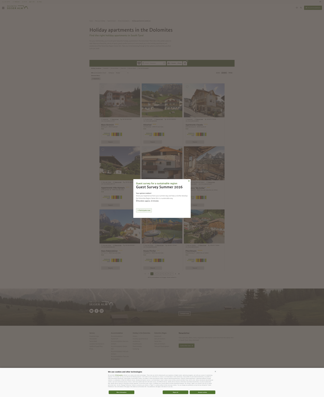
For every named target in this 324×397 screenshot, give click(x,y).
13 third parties (119, 375)
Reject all (175, 392)
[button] (215, 371)
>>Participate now (144, 210)
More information (121, 392)
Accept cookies (202, 392)
